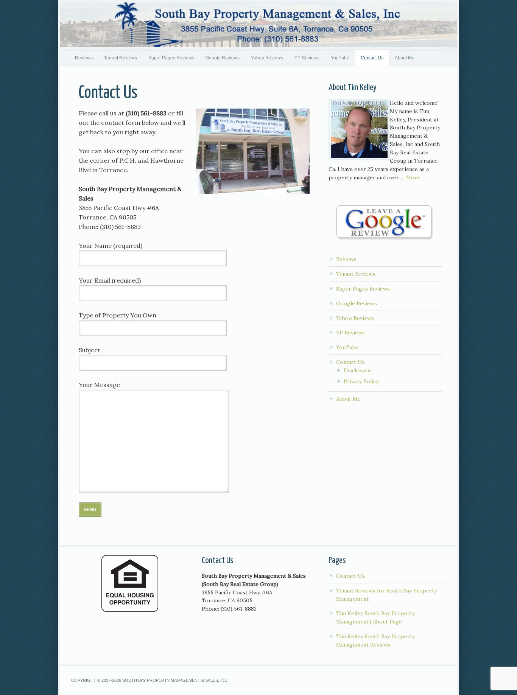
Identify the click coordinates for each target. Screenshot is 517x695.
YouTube (340, 58)
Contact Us (372, 58)
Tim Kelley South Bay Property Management (258, 24)
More (413, 177)
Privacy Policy (361, 381)
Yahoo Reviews (267, 58)
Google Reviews (223, 58)
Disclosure (357, 370)
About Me (404, 58)
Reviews (84, 58)
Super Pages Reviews (171, 58)
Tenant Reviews (120, 58)
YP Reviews (306, 58)
